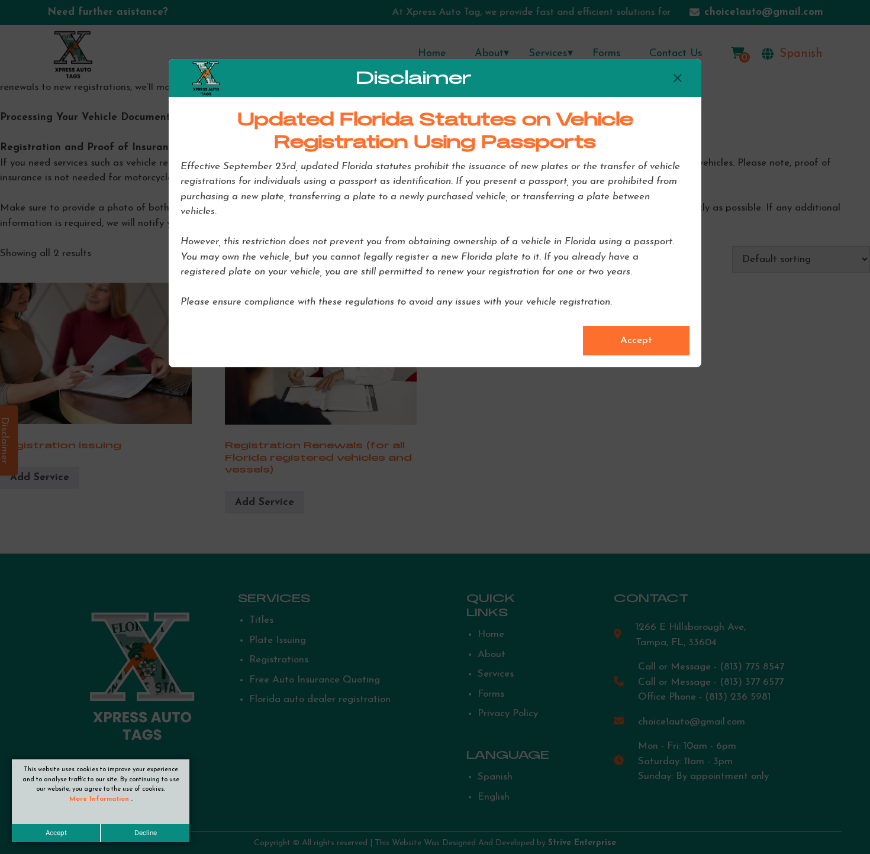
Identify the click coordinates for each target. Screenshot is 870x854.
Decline (145, 833)
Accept (56, 833)
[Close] (677, 78)
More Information (100, 799)
